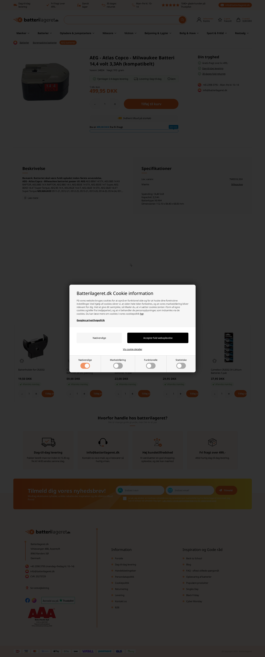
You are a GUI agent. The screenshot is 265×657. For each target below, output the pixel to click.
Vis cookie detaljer (132, 349)
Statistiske (181, 360)
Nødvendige (85, 360)
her (141, 313)
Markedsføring (118, 360)
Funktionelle (150, 360)
